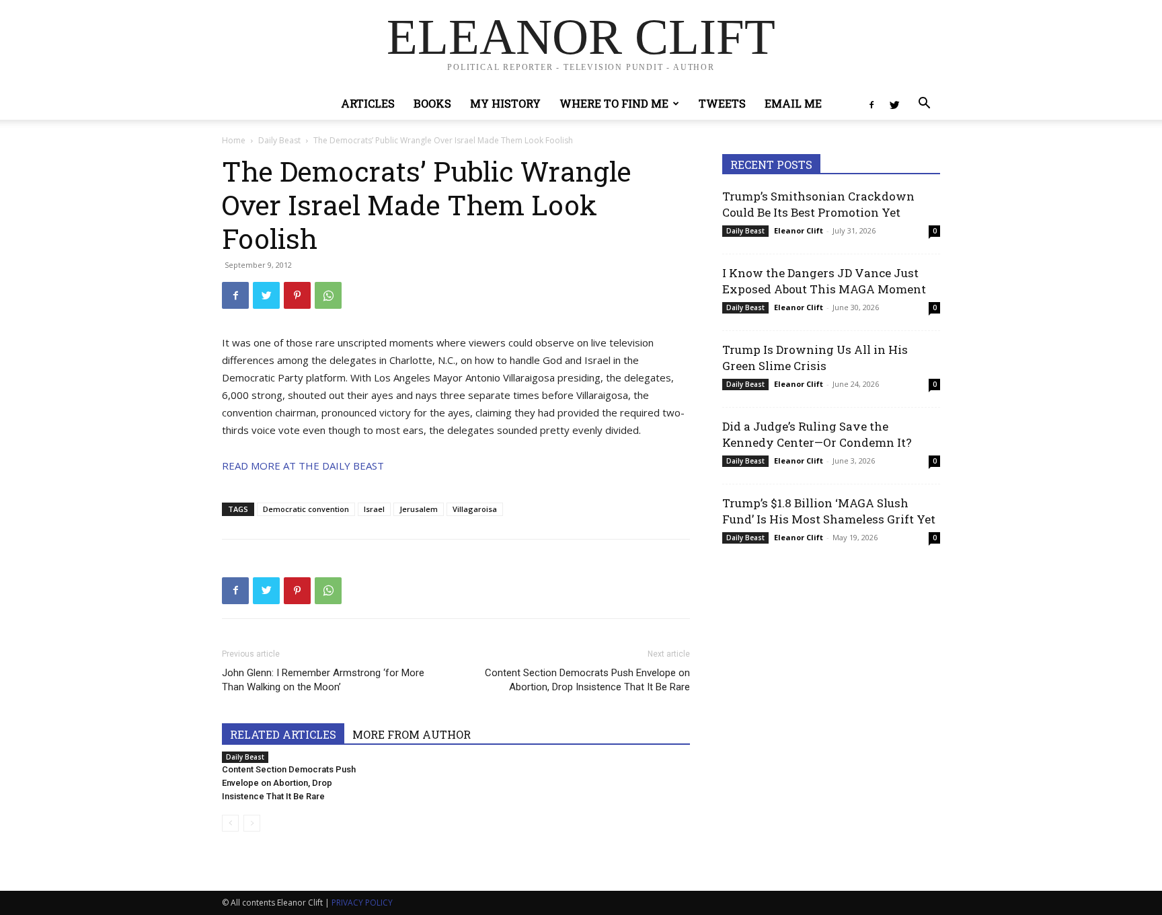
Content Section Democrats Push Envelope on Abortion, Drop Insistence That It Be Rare (587, 680)
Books (432, 103)
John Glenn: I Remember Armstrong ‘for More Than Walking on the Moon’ (323, 680)
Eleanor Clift (798, 230)
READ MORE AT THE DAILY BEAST (303, 465)
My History (505, 103)
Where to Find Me (613, 103)
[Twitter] (894, 103)
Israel (374, 509)
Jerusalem (418, 509)
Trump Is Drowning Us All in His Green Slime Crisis (815, 357)
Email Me (793, 103)
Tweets (722, 103)
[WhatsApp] (328, 295)
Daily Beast (279, 140)
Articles (368, 103)
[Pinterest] (297, 295)
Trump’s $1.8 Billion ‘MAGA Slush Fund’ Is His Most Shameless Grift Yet (828, 511)
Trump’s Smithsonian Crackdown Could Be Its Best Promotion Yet (818, 204)
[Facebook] (871, 103)
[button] (924, 104)
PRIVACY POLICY (362, 902)
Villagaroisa (475, 509)
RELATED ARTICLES (283, 734)
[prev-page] (230, 823)
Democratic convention (306, 509)
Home (233, 140)
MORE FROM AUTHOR (411, 734)
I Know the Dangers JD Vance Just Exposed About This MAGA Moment (824, 281)
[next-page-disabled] (251, 823)
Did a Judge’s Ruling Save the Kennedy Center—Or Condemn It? (817, 434)
